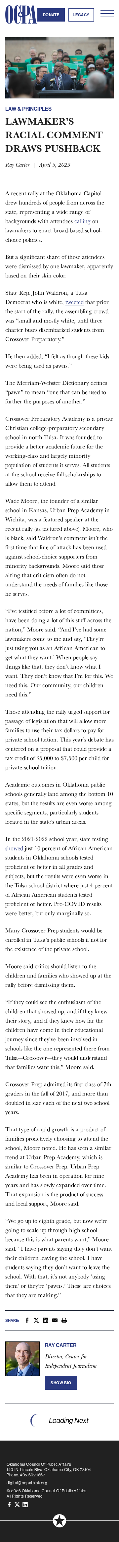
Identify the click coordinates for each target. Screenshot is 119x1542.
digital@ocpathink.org (27, 1483)
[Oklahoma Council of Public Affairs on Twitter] (17, 1504)
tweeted (74, 302)
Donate (51, 15)
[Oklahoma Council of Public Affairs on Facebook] (9, 1504)
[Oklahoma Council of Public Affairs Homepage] (21, 14)
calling (82, 221)
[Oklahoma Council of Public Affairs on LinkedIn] (25, 1504)
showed (14, 848)
